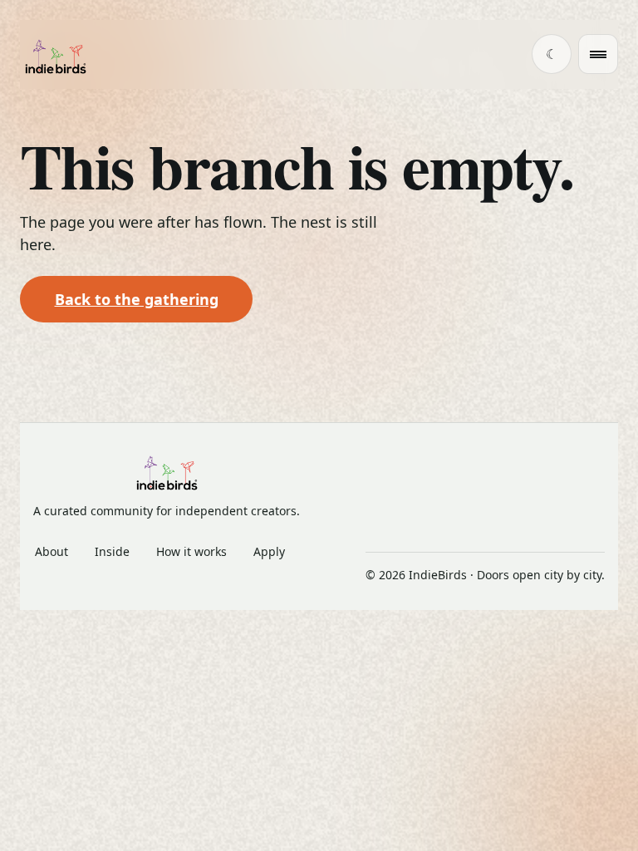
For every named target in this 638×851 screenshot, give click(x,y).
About (51, 551)
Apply (269, 551)
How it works (191, 551)
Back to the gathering (136, 299)
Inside (112, 551)
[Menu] (598, 54)
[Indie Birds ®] (55, 54)
